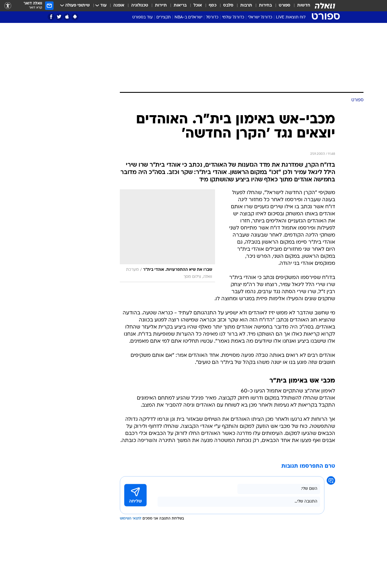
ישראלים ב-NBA (188, 17)
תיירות (161, 5)
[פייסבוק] (51, 16)
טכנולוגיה (139, 5)
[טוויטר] (59, 16)
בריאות (180, 5)
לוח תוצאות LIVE (290, 17)
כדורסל (212, 17)
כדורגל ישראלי (260, 17)
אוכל (198, 5)
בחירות (265, 5)
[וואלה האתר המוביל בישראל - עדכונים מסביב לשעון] (325, 5)
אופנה (118, 5)
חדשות (303, 5)
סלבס (228, 5)
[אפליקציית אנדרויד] (74, 16)
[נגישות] (7, 5)
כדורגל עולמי (233, 17)
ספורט (284, 5)
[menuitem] (300, 6)
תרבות (246, 5)
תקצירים (163, 17)
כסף (212, 5)
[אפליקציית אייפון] (67, 16)
